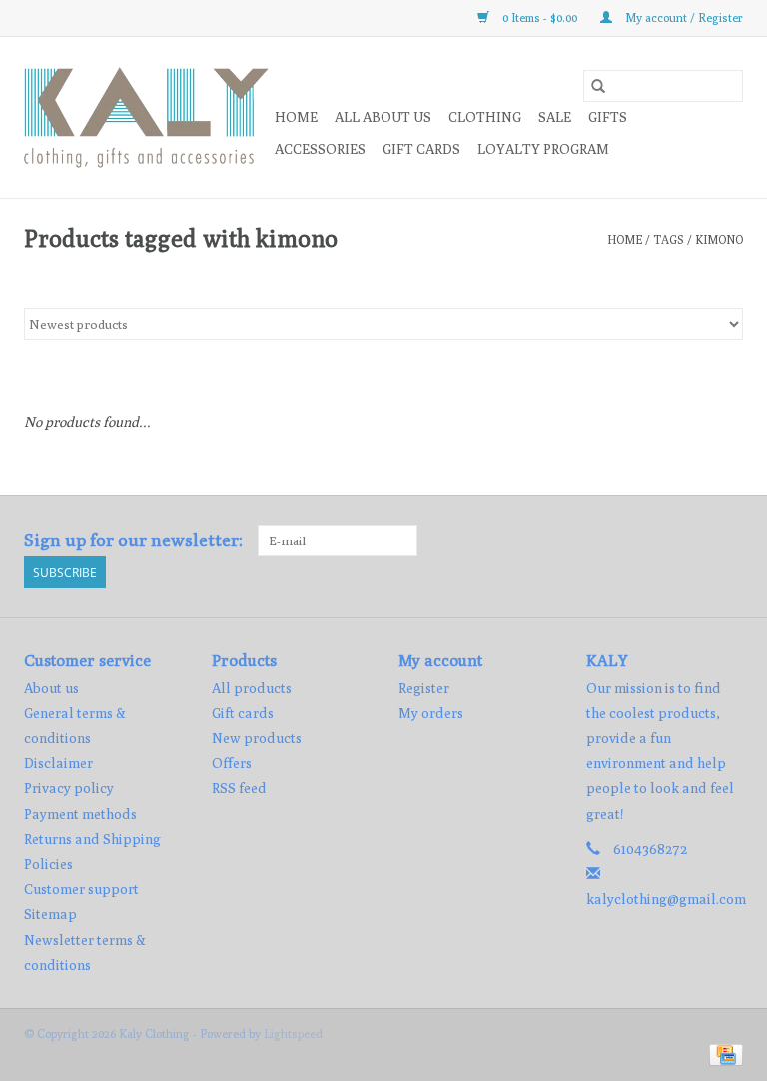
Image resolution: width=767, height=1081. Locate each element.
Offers (232, 763)
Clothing (484, 117)
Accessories (320, 149)
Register (423, 688)
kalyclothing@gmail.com (666, 899)
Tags (668, 239)
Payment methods (80, 814)
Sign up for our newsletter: (133, 540)
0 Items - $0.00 (539, 17)
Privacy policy (69, 788)
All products (252, 688)
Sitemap (50, 914)
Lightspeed (293, 1033)
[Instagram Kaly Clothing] (727, 540)
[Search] (598, 86)
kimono (719, 239)
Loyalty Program (543, 149)
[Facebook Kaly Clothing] (692, 540)
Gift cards (421, 149)
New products (257, 738)
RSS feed (239, 788)
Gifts (607, 117)
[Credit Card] (722, 1053)
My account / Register (682, 17)
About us (51, 688)
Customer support (81, 889)
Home (296, 117)
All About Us (383, 117)
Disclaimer (58, 763)
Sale (554, 117)
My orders (430, 713)
